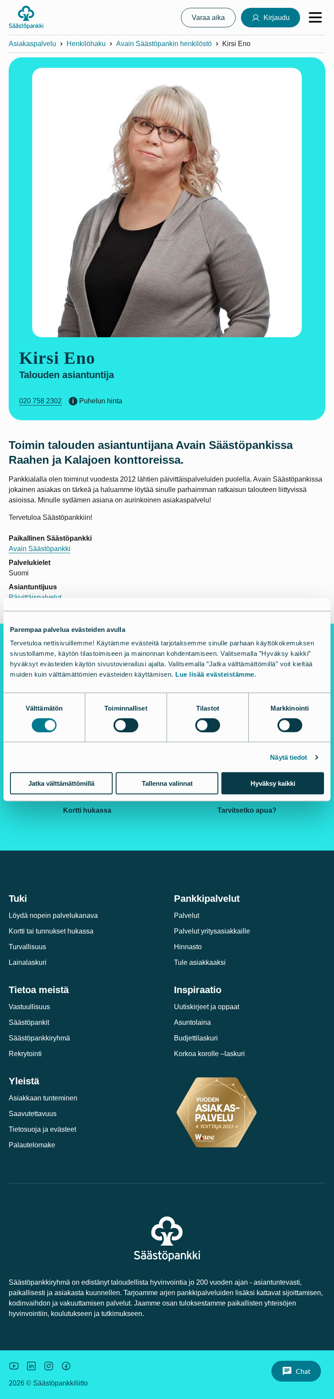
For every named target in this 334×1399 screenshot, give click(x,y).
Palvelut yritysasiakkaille (212, 931)
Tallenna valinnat (167, 783)
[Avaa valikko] (315, 17)
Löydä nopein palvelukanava (53, 915)
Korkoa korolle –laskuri (209, 1053)
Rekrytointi (25, 1053)
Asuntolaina (192, 1022)
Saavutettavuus (33, 1113)
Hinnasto (188, 946)
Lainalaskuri (28, 962)
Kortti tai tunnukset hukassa (51, 931)
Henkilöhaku (86, 43)
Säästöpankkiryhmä (39, 1038)
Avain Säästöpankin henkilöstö (164, 43)
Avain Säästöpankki (39, 548)
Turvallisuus (27, 946)
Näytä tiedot (288, 757)
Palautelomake (32, 1145)
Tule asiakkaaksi (200, 962)
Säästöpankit (29, 1022)
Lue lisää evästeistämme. (215, 674)
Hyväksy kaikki (272, 783)
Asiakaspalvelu (32, 43)
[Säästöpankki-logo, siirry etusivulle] (26, 17)
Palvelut (186, 915)
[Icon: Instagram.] (48, 1366)
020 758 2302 (40, 401)
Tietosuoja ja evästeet (42, 1129)
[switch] (126, 725)
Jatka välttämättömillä (61, 783)
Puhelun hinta (100, 401)
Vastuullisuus (29, 1006)
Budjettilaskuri (196, 1038)
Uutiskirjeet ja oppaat (206, 1006)
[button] (296, 1371)
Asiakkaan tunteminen (43, 1098)
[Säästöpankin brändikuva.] (14, 1366)
